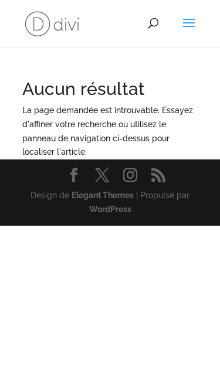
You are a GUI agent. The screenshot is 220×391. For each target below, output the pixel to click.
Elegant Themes (103, 195)
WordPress (110, 209)
